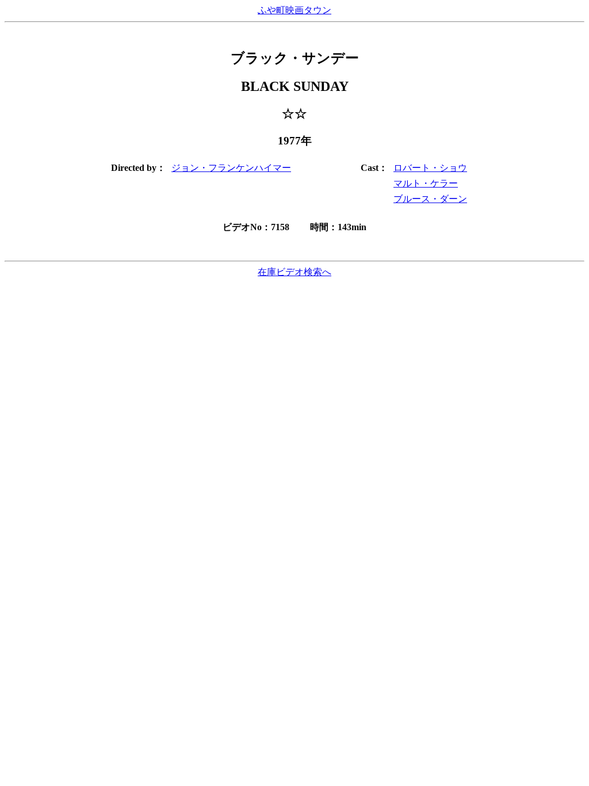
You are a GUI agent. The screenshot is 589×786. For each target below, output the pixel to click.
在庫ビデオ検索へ (294, 272)
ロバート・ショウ (430, 168)
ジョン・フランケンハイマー (231, 168)
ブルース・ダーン (430, 199)
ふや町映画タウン (294, 10)
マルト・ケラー (425, 183)
